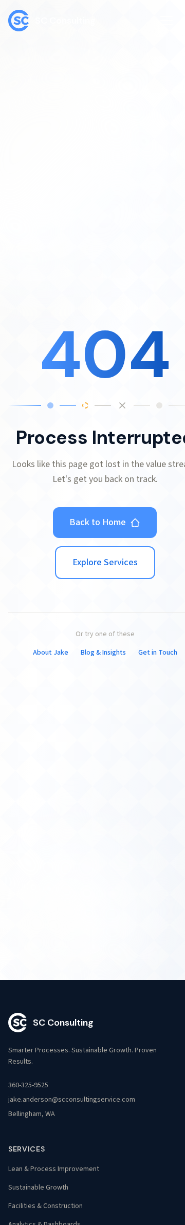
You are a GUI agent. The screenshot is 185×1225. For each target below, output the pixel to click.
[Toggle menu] (166, 20)
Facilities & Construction (45, 1206)
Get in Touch (157, 652)
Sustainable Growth (38, 1187)
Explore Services (105, 562)
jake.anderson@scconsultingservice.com (71, 1099)
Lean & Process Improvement (53, 1169)
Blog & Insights (103, 652)
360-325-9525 (28, 1085)
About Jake (50, 652)
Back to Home (97, 522)
